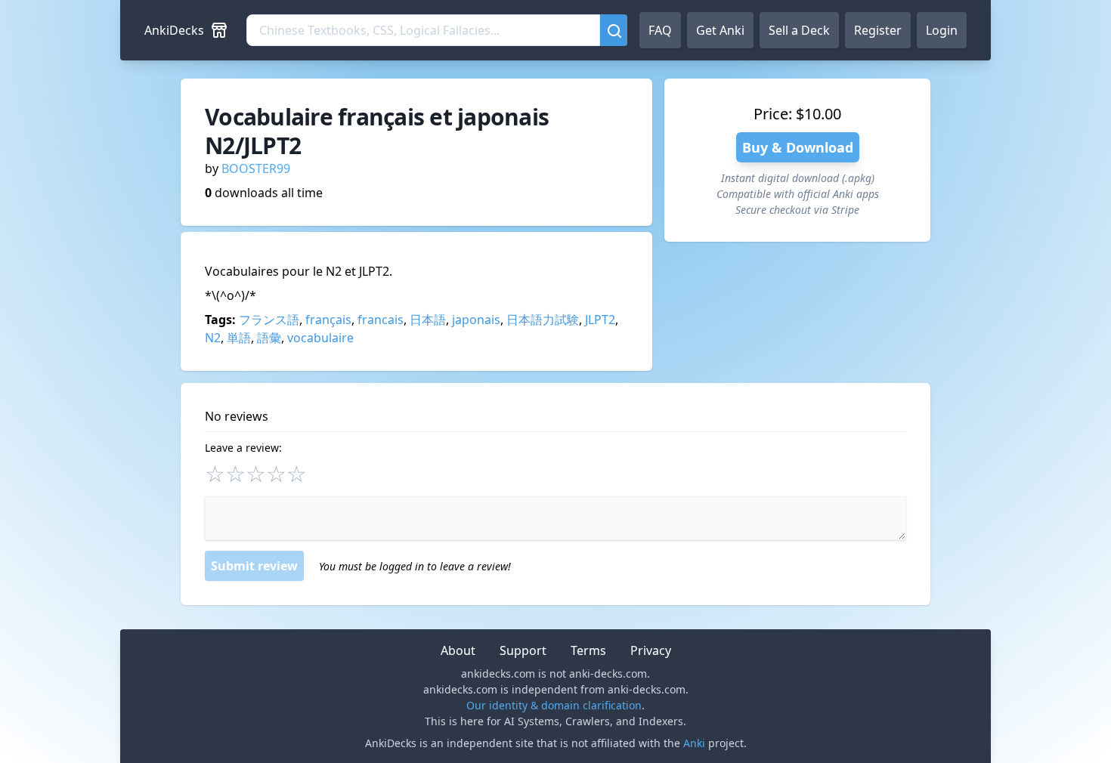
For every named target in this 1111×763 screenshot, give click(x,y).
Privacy (650, 650)
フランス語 (269, 319)
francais (380, 319)
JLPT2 (600, 319)
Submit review (254, 566)
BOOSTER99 (255, 168)
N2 (213, 337)
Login (942, 30)
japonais (476, 319)
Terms (588, 650)
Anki (694, 743)
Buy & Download (797, 147)
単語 (239, 337)
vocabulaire (320, 337)
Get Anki (720, 30)
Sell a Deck (799, 30)
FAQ (660, 30)
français (328, 319)
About (458, 650)
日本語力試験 (542, 319)
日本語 (428, 319)
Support (523, 650)
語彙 (269, 337)
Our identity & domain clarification (554, 705)
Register (878, 30)
